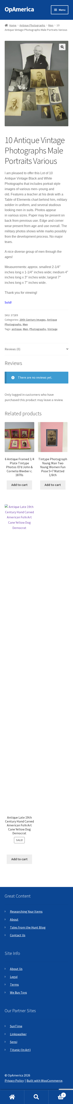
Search (36, 1097)
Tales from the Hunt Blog (28, 927)
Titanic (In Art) (20, 1050)
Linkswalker (18, 1034)
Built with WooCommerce (44, 1081)
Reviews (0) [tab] (12, 349)
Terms (14, 984)
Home (12, 25)
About (14, 919)
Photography (37, 329)
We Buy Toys (18, 992)
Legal (14, 977)
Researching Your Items (26, 911)
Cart (56, 1093)
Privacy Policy (14, 1081)
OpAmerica (19, 9)
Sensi (13, 1042)
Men (50, 25)
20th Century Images (32, 319)
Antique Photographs (32, 25)
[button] (62, 47)
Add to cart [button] (19, 485)
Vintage (52, 329)
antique (16, 329)
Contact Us (17, 935)
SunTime (16, 1026)
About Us (16, 969)
